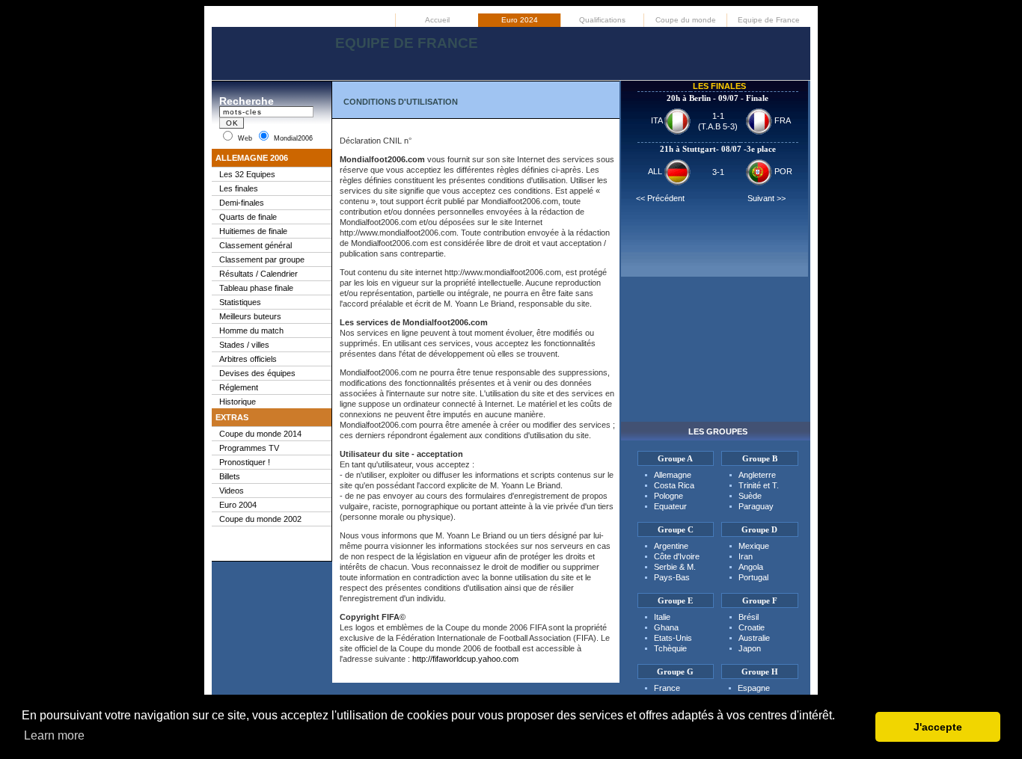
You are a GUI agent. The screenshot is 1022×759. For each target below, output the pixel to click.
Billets (229, 476)
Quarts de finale (248, 216)
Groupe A (675, 458)
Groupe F (759, 600)
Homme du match (251, 330)
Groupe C (676, 529)
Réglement (238, 387)
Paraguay (756, 506)
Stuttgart (699, 148)
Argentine (671, 545)
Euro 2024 (519, 20)
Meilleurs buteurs (250, 316)
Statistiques (240, 302)
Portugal (753, 577)
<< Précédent (660, 198)
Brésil (748, 616)
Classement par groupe (262, 259)
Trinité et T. (758, 485)
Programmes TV (249, 447)
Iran (745, 556)
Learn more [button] (54, 735)
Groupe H (759, 671)
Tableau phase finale (256, 287)
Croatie (751, 627)
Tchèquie (670, 648)
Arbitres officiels (248, 358)
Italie (662, 616)
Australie (754, 637)
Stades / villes (244, 344)
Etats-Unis (673, 637)
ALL (656, 171)
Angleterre (757, 474)
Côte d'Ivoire (677, 556)
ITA (657, 120)
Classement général (255, 245)
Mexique (753, 545)
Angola (750, 566)
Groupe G (675, 671)
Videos (231, 490)
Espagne (754, 687)
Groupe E (675, 600)
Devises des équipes (257, 373)
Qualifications (602, 20)
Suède (750, 495)
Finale (757, 97)
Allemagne (672, 474)
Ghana (666, 627)
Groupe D (759, 529)
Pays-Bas (672, 577)
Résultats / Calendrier (258, 273)
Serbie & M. (675, 566)
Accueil (437, 20)
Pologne (668, 495)
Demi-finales (241, 202)
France (667, 687)
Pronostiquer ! (244, 462)
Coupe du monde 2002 (260, 518)
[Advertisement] (511, 67)
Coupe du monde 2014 (260, 433)
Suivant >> (766, 198)
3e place (761, 148)
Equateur (670, 506)
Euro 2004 (238, 504)
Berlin (700, 97)
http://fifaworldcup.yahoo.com (465, 658)
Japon (749, 648)
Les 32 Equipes (247, 174)
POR (782, 171)
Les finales (238, 188)
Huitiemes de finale (253, 231)
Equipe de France (769, 20)
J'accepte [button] (938, 727)
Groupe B (759, 458)
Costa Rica (674, 485)
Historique (237, 401)
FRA (781, 120)
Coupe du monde (685, 20)
